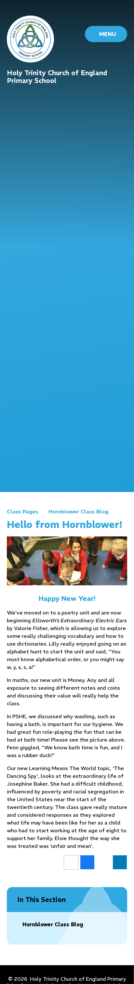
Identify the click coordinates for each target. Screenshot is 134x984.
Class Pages (22, 511)
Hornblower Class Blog (78, 511)
